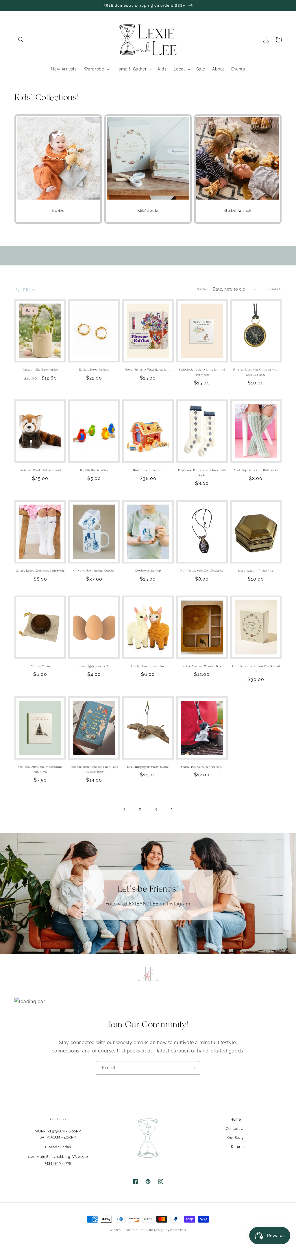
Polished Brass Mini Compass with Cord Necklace (255, 372)
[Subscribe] (193, 1068)
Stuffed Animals (237, 210)
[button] (20, 39)
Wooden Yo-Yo (40, 666)
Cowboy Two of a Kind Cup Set (94, 571)
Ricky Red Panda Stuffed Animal (40, 470)
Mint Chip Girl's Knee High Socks (256, 470)
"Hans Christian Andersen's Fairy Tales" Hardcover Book (94, 769)
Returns (238, 1147)
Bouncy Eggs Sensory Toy (94, 666)
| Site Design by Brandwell (165, 1230)
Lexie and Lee (134, 1230)
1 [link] (124, 809)
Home (235, 1119)
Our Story (235, 1138)
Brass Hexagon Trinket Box (255, 571)
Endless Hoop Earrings (94, 370)
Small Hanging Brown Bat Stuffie (148, 767)
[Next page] (171, 809)
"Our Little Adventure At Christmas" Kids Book (40, 769)
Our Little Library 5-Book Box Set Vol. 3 (256, 669)
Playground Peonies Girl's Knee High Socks (202, 472)
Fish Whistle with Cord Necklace (202, 571)
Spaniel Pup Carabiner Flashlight (202, 767)
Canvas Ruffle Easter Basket (40, 370)
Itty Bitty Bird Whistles (94, 470)
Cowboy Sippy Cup (148, 571)
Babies (58, 210)
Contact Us (235, 1129)
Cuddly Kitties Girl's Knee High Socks (40, 571)
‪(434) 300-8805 (58, 1163)
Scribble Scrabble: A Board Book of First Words (202, 372)
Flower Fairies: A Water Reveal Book (148, 370)
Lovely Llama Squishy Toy (148, 666)
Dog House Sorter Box (148, 470)
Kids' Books (148, 210)
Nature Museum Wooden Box (201, 666)
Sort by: (202, 289)
